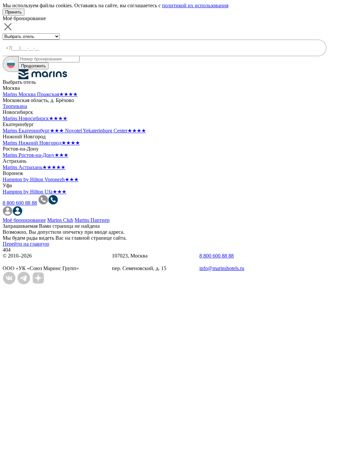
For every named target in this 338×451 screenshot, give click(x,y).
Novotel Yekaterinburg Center (105, 130)
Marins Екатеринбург (33, 130)
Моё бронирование (24, 220)
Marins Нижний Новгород (41, 143)
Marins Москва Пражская (40, 94)
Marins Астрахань (34, 167)
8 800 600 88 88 (20, 203)
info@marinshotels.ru (221, 268)
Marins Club (60, 220)
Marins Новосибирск (35, 118)
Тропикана (15, 106)
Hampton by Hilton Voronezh (41, 179)
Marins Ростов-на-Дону (35, 155)
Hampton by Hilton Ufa (34, 191)
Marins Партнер (92, 220)
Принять (13, 12)
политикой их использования (195, 5)
